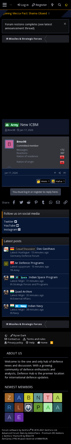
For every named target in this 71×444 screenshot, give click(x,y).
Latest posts (12, 241)
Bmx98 (11, 130)
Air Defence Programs (29, 263)
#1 (64, 172)
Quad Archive (23, 291)
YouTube (10, 225)
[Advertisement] (35, 81)
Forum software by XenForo (30, 430)
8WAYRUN (42, 438)
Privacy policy (15, 342)
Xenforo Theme (19, 435)
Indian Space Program (39, 277)
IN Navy (14, 313)
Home (44, 342)
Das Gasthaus (35, 248)
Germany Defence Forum (24, 255)
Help (32, 342)
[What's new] (52, 5)
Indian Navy (32, 306)
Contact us (14, 339)
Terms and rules (36, 339)
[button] (5, 5)
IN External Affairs (20, 298)
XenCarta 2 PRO (10, 438)
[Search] (59, 5)
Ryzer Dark (19, 335)
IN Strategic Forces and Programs (29, 284)
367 (62, 153)
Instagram (11, 229)
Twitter (9, 221)
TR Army (15, 270)
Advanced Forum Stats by (33, 433)
